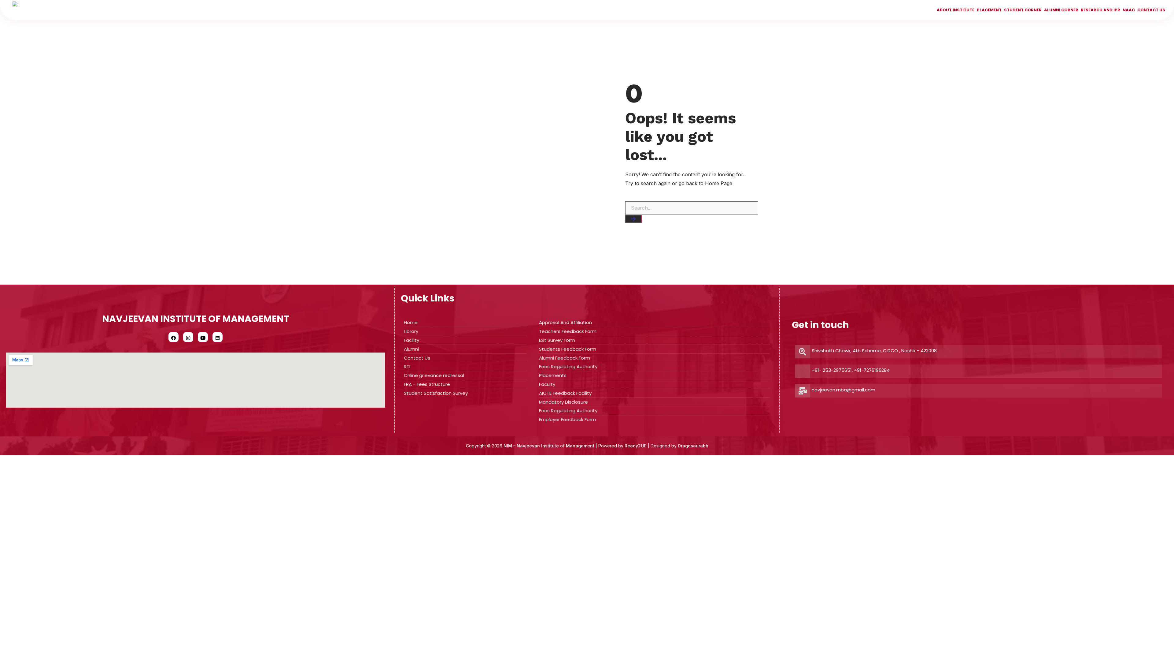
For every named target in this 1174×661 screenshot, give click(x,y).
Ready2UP (636, 445)
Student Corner (1023, 10)
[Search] (633, 219)
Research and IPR (1100, 10)
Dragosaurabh (693, 445)
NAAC (1129, 10)
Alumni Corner (1061, 10)
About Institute (955, 10)
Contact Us (1151, 10)
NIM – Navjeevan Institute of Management (549, 445)
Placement (989, 10)
